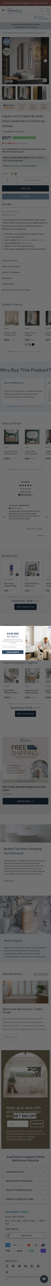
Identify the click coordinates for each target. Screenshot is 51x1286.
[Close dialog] (49, 627)
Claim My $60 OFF (13, 652)
